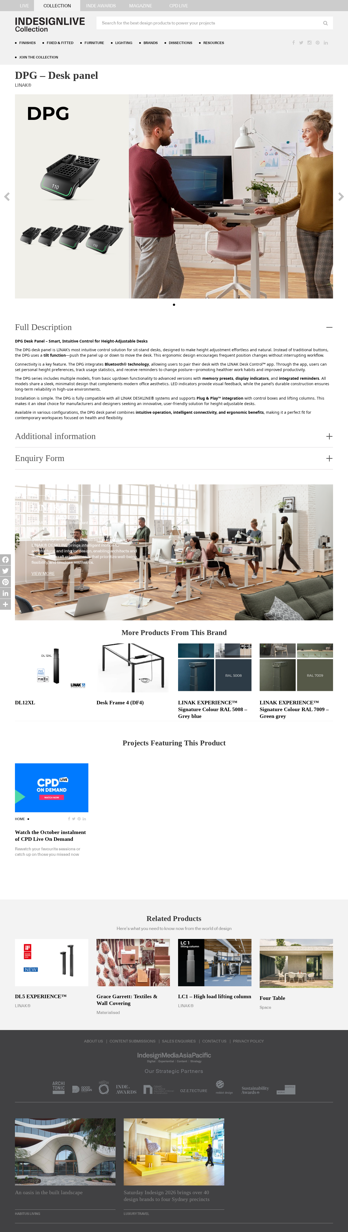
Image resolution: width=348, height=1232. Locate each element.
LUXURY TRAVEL (136, 1213)
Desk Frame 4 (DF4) (120, 702)
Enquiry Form (39, 458)
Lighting (123, 43)
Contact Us (214, 1041)
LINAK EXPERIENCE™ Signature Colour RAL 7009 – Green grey (294, 709)
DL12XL (25, 702)
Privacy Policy (248, 1041)
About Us (93, 1041)
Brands (151, 43)
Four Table (272, 998)
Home (20, 819)
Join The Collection (38, 57)
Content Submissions (133, 1041)
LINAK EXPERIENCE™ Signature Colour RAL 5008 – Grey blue (212, 709)
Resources (213, 43)
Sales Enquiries (179, 1041)
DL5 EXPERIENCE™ (41, 996)
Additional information (55, 436)
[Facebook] (5, 559)
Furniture (94, 43)
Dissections (180, 43)
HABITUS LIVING (27, 1213)
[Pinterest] (5, 582)
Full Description (43, 327)
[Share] (5, 604)
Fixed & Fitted (60, 43)
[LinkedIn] (5, 593)
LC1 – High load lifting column (214, 996)
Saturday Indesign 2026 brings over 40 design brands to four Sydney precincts (167, 1195)
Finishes (27, 43)
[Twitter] (5, 570)
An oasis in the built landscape (49, 1192)
